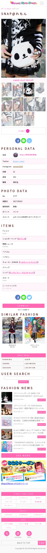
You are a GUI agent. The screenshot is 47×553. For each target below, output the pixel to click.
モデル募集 (9, 524)
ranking (7, 359)
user (27, 359)
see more (23, 455)
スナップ (8, 502)
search (23, 382)
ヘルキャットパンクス (28, 262)
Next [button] (42, 51)
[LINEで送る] (23, 140)
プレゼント (9, 505)
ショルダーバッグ (19, 80)
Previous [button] (4, 51)
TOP (41, 542)
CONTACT (38, 515)
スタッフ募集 (23, 524)
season (7, 368)
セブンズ (30, 80)
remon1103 (18, 166)
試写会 (38, 498)
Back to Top (23, 542)
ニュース (8, 498)
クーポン (23, 502)
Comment (23, 306)
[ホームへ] (23, 3)
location (30, 368)
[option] (23, 50)
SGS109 (8, 515)
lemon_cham (18, 161)
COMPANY (23, 515)
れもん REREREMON (27, 154)
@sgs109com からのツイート (14, 483)
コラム (8, 528)
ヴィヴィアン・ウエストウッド (22, 272)
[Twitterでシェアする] (29, 297)
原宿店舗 (38, 502)
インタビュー (23, 498)
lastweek (30, 363)
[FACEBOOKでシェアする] (17, 140)
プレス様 (38, 524)
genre (6, 363)
